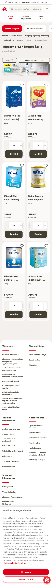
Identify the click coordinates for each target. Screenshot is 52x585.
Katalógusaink (7, 487)
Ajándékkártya (34, 433)
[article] (13, 121)
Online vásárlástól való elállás (11, 408)
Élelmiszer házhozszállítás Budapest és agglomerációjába (12, 361)
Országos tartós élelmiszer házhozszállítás (12, 375)
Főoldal (5, 36)
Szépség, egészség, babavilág (37, 36)
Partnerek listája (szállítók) (15, 563)
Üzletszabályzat (8, 467)
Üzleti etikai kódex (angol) (12, 451)
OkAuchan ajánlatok (35, 29)
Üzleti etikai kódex (9, 446)
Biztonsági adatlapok (37, 460)
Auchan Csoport (8, 434)
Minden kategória (12, 29)
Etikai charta (7, 456)
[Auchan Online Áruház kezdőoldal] (4, 9)
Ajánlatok (33, 365)
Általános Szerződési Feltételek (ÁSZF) (10, 393)
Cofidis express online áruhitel (11, 387)
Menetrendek (34, 443)
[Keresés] (12, 9)
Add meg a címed (29, 2)
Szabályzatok (34, 360)
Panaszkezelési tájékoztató (8, 503)
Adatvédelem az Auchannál (8, 440)
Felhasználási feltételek (38, 438)
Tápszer (20, 40)
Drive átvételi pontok (10, 381)
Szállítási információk (10, 355)
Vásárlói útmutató (9, 492)
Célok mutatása (26, 579)
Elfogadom (26, 572)
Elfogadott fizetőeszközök (12, 497)
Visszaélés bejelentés (10, 461)
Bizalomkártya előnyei (37, 355)
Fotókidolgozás (35, 448)
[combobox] (25, 9)
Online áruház (16, 36)
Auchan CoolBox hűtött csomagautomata (11, 369)
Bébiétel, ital (9, 40)
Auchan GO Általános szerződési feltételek (37, 454)
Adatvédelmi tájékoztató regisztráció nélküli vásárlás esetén (12, 400)
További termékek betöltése (28, 330)
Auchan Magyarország (11, 429)
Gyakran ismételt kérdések (35, 427)
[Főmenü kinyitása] (47, 9)
